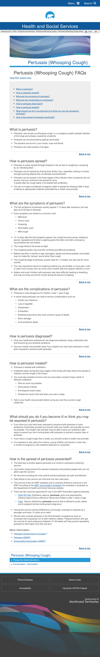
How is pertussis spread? (27, 92)
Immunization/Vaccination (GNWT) (30, 541)
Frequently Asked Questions (26, 559)
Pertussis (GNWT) (22, 537)
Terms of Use (75, 579)
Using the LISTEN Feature (75, 588)
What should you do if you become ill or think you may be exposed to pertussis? (47, 112)
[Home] (50, 14)
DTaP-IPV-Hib (24, 495)
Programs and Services (26, 31)
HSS (14, 31)
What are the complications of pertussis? (34, 99)
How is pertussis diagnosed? (29, 103)
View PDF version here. (21, 77)
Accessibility (25, 588)
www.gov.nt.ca (6, 31)
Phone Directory (25, 579)
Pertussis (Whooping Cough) (46, 31)
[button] (91, 31)
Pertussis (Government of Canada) (30, 533)
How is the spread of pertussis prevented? (35, 117)
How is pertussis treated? (27, 107)
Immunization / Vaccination (25, 564)
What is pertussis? (24, 89)
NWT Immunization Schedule (47, 485)
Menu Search (80, 3)
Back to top (84, 154)
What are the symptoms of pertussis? (33, 96)
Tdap (20, 501)
